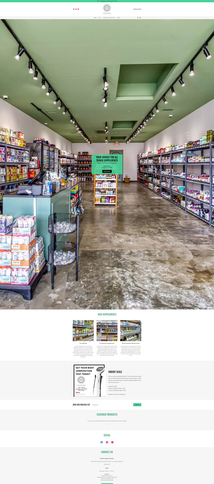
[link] (74, 9)
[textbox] (111, 404)
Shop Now (107, 171)
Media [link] (118, 17)
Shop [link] (99, 17)
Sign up (137, 404)
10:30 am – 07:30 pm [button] (109, 471)
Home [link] (95, 17)
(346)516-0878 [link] (137, 9)
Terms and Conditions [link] (109, 17)
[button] (113, 471)
